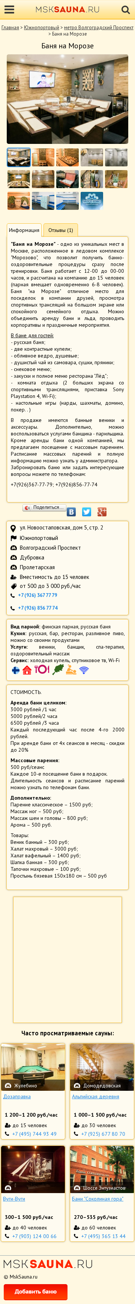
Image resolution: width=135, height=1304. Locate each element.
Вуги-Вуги (14, 1198)
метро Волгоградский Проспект (99, 27)
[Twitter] (90, 508)
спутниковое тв (89, 660)
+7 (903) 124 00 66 (34, 1236)
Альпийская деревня (95, 1096)
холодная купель (49, 660)
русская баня (96, 626)
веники (47, 646)
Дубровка (32, 557)
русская (37, 633)
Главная (10, 27)
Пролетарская (37, 567)
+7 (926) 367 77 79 (37, 595)
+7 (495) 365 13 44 (103, 1236)
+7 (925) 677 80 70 (103, 1134)
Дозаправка (17, 1096)
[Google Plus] (106, 508)
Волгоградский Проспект (50, 547)
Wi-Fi (114, 660)
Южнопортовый (41, 27)
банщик (75, 646)
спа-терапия (110, 646)
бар (54, 633)
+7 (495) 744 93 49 (34, 1134)
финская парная (60, 626)
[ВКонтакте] (75, 508)
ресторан (72, 633)
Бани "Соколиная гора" (97, 1198)
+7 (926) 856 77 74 (37, 608)
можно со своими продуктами (45, 640)
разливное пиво (105, 633)
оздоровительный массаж (40, 653)
